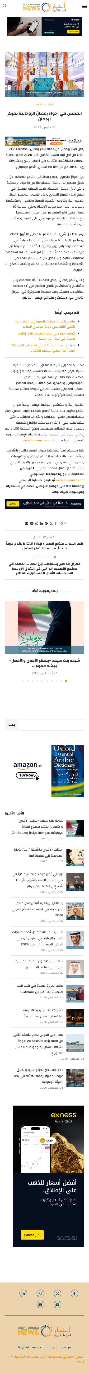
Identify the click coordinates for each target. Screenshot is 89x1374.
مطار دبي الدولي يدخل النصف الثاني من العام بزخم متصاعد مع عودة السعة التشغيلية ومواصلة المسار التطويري (38, 1044)
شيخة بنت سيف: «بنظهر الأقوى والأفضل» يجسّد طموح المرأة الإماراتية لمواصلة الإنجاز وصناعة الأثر (37, 827)
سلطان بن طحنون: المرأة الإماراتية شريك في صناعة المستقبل (39, 964)
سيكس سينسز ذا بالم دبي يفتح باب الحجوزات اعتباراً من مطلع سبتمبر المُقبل (43, 348)
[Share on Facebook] (56, 524)
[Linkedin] (23, 1293)
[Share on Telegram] (31, 524)
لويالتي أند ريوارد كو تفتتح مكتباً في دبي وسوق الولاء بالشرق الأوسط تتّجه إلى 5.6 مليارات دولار (37, 880)
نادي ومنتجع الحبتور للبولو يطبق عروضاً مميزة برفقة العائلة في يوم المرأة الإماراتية (38, 1076)
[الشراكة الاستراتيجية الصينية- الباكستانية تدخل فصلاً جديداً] (75, 1018)
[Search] (4, 7)
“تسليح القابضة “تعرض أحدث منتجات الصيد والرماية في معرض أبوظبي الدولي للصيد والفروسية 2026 (37, 938)
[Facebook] (74, 1293)
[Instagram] (40, 1293)
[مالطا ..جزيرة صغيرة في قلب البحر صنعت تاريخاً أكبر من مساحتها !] (75, 993)
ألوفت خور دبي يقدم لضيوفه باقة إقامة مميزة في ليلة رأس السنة (46, 336)
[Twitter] (57, 1293)
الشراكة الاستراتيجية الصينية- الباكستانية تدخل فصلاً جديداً (43, 1013)
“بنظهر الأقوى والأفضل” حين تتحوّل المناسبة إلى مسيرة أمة (38, 853)
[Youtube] (57, 1304)
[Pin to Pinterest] (46, 524)
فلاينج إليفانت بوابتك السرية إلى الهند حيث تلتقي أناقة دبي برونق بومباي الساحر (45, 324)
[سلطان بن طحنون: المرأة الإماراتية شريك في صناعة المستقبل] (75, 969)
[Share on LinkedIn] (41, 524)
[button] (9, 642)
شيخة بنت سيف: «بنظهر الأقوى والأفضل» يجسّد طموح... (44, 663)
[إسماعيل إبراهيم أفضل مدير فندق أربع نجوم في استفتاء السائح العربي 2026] (75, 911)
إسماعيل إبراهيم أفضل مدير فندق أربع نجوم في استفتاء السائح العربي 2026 (37, 909)
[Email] (40, 1304)
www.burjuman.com (37, 440)
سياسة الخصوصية (44, 1347)
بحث (11, 725)
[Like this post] (61, 524)
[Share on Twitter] (51, 524)
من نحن (66, 1347)
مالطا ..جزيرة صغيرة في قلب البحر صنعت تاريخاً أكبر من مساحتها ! (40, 989)
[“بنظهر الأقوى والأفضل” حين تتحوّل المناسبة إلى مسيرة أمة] (75, 857)
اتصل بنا (23, 1347)
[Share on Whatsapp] (36, 524)
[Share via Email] (26, 524)
